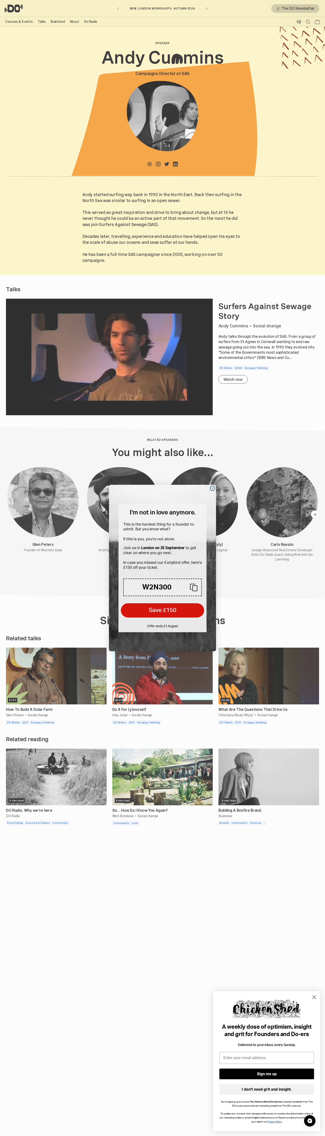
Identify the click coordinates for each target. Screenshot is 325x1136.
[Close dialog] (212, 488)
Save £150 (162, 610)
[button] (162, 587)
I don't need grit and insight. (267, 1089)
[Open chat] (309, 1121)
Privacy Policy (274, 1122)
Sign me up (267, 1074)
